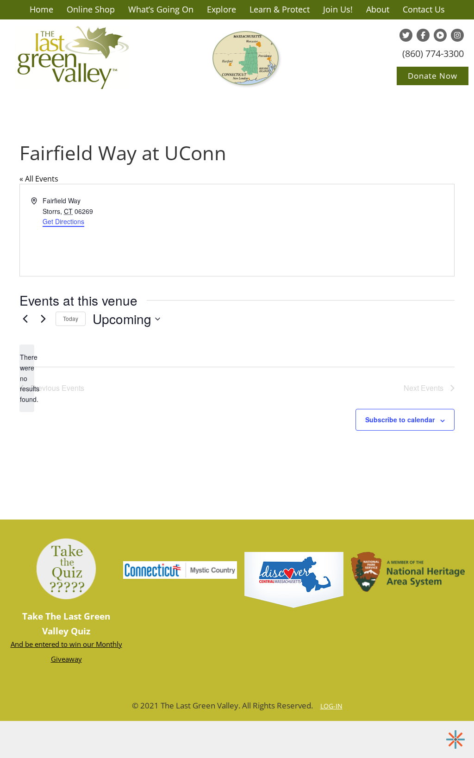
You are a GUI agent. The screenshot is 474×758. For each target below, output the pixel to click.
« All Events (38, 179)
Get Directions (63, 221)
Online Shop (91, 9)
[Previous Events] (25, 319)
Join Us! (338, 9)
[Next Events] (43, 319)
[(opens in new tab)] (293, 579)
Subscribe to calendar (400, 419)
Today (70, 318)
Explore (221, 9)
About (377, 9)
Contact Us (424, 9)
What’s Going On (160, 9)
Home (41, 9)
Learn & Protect (279, 9)
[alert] (26, 378)
